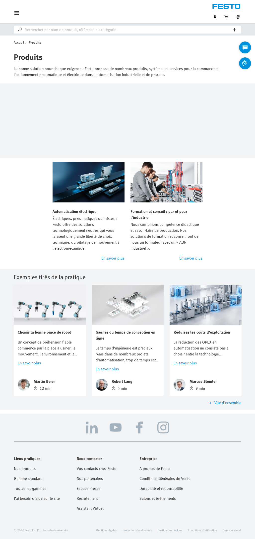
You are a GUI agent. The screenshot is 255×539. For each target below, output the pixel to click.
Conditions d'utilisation (202, 530)
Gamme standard (28, 478)
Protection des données (137, 530)
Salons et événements (157, 498)
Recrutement (87, 498)
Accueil (19, 42)
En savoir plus (113, 258)
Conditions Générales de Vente (165, 478)
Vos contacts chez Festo (97, 468)
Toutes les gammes (30, 488)
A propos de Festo (154, 468)
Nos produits (25, 468)
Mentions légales (106, 530)
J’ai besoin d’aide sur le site (37, 498)
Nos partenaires (90, 478)
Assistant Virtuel (90, 508)
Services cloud (232, 530)
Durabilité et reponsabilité (161, 488)
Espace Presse (88, 488)
